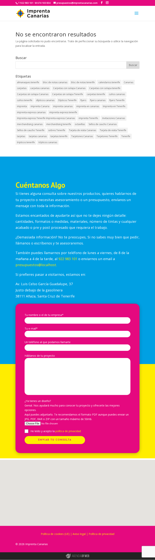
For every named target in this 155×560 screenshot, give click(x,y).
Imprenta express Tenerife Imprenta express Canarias (46, 118)
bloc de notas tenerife (83, 82)
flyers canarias (97, 100)
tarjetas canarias (38, 136)
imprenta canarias (63, 106)
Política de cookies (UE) (55, 534)
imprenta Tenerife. (88, 118)
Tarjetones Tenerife (107, 136)
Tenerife (125, 136)
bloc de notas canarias (55, 82)
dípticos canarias (45, 100)
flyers (83, 100)
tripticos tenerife (26, 142)
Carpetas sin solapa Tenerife (67, 94)
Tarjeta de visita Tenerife (113, 130)
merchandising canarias (30, 124)
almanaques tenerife (28, 82)
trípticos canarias (48, 142)
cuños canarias (117, 94)
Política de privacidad (101, 534)
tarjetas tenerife (58, 136)
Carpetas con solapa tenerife (104, 88)
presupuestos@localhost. (36, 265)
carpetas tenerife (96, 94)
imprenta (22, 106)
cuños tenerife (24, 100)
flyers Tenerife (117, 100)
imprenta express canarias (31, 112)
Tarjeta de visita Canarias (82, 130)
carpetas (21, 88)
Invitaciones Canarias (113, 118)
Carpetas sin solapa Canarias (32, 94)
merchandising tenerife (58, 124)
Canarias (128, 82)
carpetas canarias (39, 88)
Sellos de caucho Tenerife (30, 130)
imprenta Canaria (40, 106)
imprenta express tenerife (63, 112)
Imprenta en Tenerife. (114, 106)
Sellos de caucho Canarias (103, 124)
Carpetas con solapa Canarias (69, 88)
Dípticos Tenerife (67, 100)
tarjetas (21, 136)
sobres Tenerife (56, 130)
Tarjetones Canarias (82, 136)
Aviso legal (79, 534)
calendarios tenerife (109, 82)
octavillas (80, 124)
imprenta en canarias (87, 106)
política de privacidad (68, 431)
